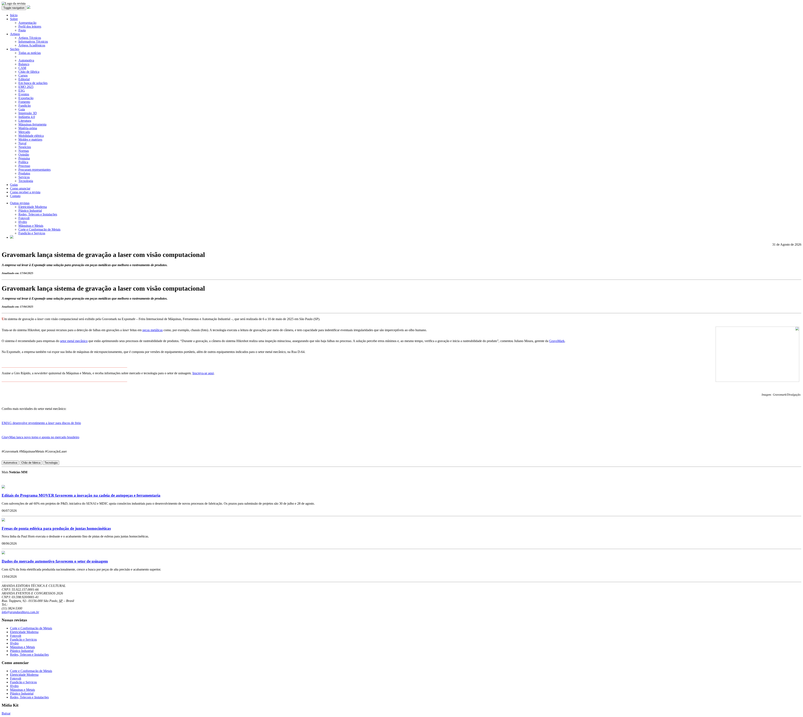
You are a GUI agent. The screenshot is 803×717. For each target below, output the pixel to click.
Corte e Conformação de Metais (39, 229)
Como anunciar (20, 188)
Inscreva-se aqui (203, 373)
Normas (23, 151)
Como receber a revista (25, 192)
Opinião (23, 154)
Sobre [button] (14, 19)
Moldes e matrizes (30, 139)
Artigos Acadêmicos (31, 45)
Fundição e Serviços (31, 233)
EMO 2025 (25, 87)
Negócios (24, 147)
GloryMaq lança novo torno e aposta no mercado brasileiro (40, 437)
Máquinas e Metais (30, 225)
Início (14, 15)
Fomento (24, 102)
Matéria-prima (27, 128)
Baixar (6, 713)
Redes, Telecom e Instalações (37, 214)
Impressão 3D (27, 113)
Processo (24, 166)
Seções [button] (14, 49)
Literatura (24, 120)
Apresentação (27, 22)
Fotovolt (23, 218)
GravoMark (557, 341)
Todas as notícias (29, 53)
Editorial (24, 79)
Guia (21, 109)
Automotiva (26, 60)
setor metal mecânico (74, 341)
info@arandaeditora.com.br (20, 612)
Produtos (24, 173)
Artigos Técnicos (29, 38)
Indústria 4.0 (26, 117)
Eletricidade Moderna (32, 207)
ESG (21, 90)
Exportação (25, 98)
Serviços (24, 177)
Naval (22, 143)
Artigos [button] (15, 34)
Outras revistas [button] (19, 203)
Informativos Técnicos (33, 41)
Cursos (23, 75)
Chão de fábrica (28, 71)
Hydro (22, 222)
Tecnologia (25, 181)
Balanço (23, 64)
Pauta (22, 30)
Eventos (23, 94)
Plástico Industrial (30, 210)
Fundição (24, 105)
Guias (14, 184)
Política (23, 162)
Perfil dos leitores (29, 26)
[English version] (11, 237)
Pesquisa (24, 158)
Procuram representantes (34, 169)
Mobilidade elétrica (31, 135)
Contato (15, 196)
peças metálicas (152, 330)
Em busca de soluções (32, 83)
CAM (22, 68)
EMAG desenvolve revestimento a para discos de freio (41, 423)
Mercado (24, 132)
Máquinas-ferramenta (32, 124)
